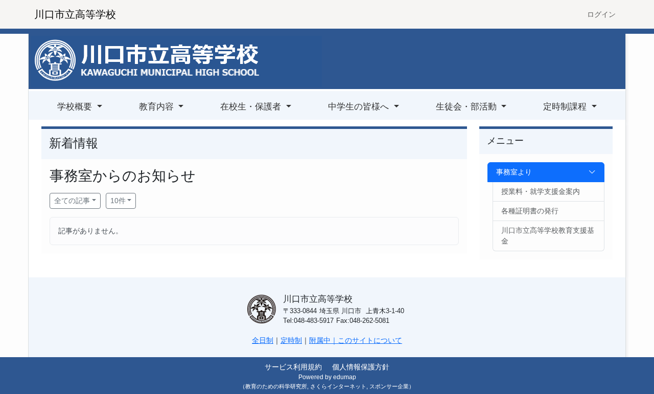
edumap (344, 377)
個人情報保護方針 (360, 367)
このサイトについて (370, 340)
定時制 (291, 340)
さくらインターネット (338, 386)
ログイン (601, 14)
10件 (118, 200)
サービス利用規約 (293, 367)
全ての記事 (72, 200)
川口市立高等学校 (75, 14)
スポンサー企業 (389, 386)
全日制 (262, 340)
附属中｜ (323, 340)
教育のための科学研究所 (276, 386)
